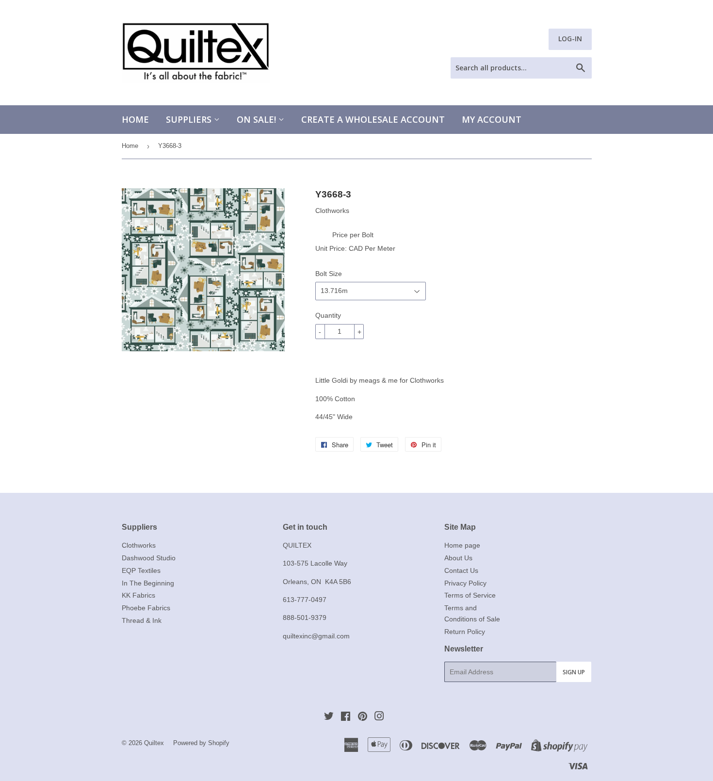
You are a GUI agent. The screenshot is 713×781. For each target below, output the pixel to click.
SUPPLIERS (190, 119)
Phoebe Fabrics (146, 608)
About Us (458, 558)
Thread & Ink (142, 620)
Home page (462, 545)
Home (135, 119)
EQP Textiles (141, 570)
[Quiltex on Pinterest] (362, 717)
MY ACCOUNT (491, 119)
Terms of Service (470, 595)
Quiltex (154, 743)
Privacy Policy (465, 583)
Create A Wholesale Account (373, 119)
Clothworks (139, 545)
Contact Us (461, 570)
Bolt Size (328, 273)
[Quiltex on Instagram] (379, 717)
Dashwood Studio (149, 558)
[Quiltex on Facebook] (345, 717)
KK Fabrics (138, 595)
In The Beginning (148, 583)
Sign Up (574, 672)
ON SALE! (257, 119)
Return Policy (464, 631)
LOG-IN (570, 38)
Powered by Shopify (201, 743)
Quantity (328, 315)
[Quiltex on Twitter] (329, 717)
